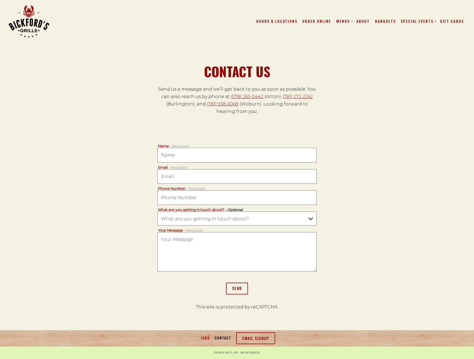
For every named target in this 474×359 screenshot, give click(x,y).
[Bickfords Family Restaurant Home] (28, 21)
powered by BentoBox (237, 352)
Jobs (205, 338)
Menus (344, 21)
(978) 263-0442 (247, 96)
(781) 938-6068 (222, 104)
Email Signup (255, 338)
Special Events (417, 21)
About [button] (363, 21)
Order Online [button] (316, 21)
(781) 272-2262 (298, 96)
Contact (223, 338)
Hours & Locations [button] (276, 21)
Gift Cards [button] (452, 21)
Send (237, 288)
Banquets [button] (385, 21)
